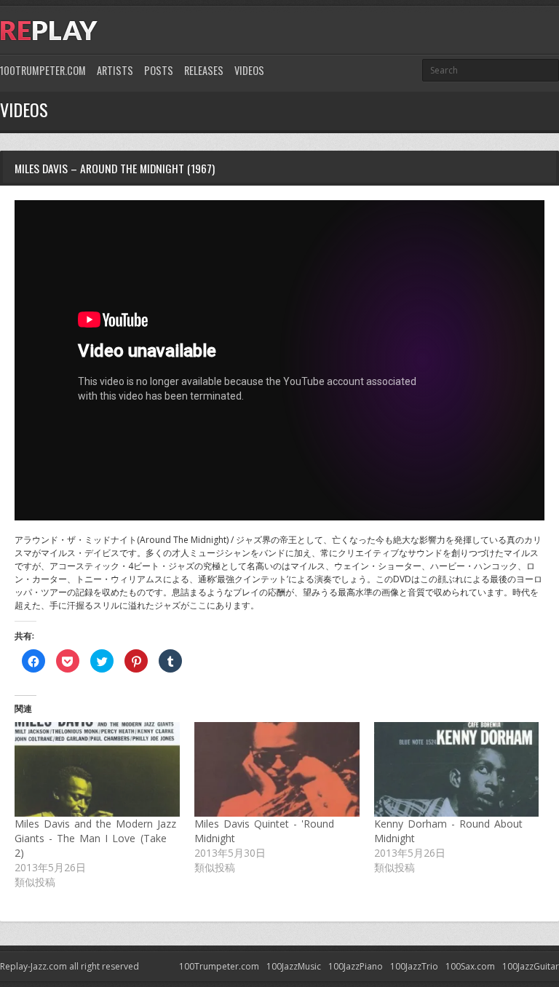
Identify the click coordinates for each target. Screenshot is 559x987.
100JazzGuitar (530, 966)
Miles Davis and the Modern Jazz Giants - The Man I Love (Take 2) (96, 838)
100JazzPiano (355, 966)
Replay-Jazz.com (33, 966)
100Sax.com (470, 966)
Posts (158, 70)
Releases (203, 70)
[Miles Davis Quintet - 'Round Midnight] (277, 769)
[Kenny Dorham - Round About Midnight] (456, 769)
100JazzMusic (293, 966)
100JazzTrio (414, 966)
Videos (249, 70)
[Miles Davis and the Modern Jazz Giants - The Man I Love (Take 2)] (97, 769)
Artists (115, 70)
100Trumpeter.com (43, 70)
